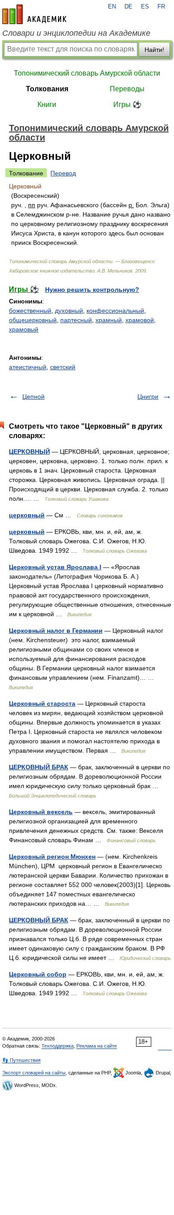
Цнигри (147, 396)
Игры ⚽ (127, 104)
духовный (69, 310)
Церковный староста (42, 703)
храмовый (23, 329)
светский (62, 367)
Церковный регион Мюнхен (52, 856)
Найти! (154, 49)
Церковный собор (37, 974)
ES (145, 7)
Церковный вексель (41, 811)
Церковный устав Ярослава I (55, 567)
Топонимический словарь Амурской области (87, 73)
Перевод (63, 173)
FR (161, 7)
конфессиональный (115, 310)
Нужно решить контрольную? (92, 289)
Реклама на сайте (96, 1046)
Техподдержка (57, 1046)
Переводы (127, 89)
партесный (76, 320)
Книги (46, 104)
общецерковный (33, 320)
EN (112, 7)
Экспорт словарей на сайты (34, 1072)
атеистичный (27, 367)
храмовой (139, 320)
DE (128, 7)
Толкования (47, 89)
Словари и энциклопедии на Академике (76, 33)
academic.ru (34, 14)
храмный (108, 320)
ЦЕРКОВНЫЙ (29, 451)
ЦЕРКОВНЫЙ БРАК (38, 767)
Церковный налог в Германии (56, 630)
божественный (30, 310)
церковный (27, 515)
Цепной (33, 396)
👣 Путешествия (21, 1060)
